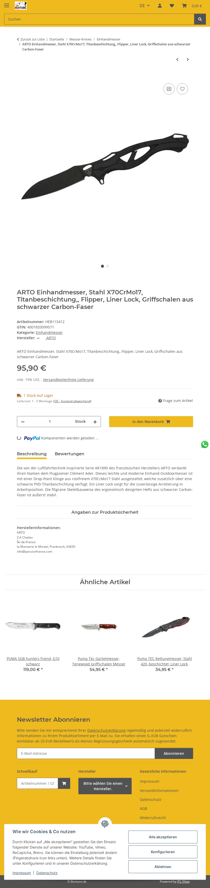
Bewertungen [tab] (69, 453)
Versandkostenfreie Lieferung (68, 379)
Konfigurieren (163, 852)
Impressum (22, 873)
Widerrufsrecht (153, 817)
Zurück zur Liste (32, 39)
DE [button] (142, 5)
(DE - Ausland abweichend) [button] (72, 401)
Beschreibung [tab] (32, 453)
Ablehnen (162, 866)
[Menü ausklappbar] (6, 3)
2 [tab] (107, 266)
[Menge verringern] (22, 421)
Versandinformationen (159, 790)
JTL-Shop (183, 881)
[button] (160, 6)
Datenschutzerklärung (106, 730)
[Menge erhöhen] (95, 421)
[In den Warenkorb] (21, 76)
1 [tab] (102, 266)
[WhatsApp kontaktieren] (204, 444)
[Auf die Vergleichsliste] (169, 89)
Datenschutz (47, 873)
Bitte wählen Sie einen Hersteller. (102, 786)
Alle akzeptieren (163, 837)
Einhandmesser (49, 332)
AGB (143, 808)
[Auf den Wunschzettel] (182, 89)
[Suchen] (200, 19)
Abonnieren (174, 753)
